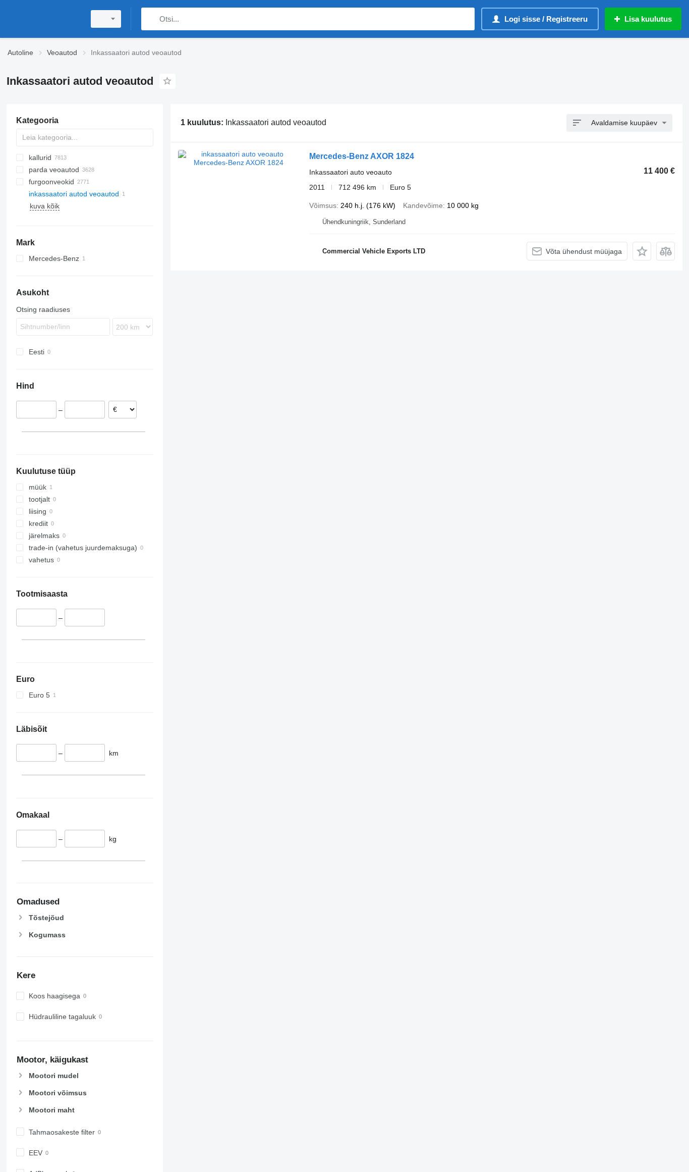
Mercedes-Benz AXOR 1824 (361, 156)
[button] (642, 251)
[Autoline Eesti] (43, 19)
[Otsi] (151, 19)
